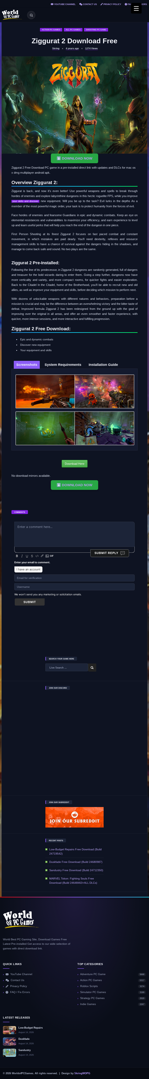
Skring (55, 48)
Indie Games (112, 1004)
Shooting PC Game (96, 30)
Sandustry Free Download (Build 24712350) (76, 870)
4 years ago (72, 48)
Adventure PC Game (112, 974)
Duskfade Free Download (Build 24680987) (75, 861)
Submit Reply (106, 553)
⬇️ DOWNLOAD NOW (74, 158)
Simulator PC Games (112, 992)
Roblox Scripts (112, 986)
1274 (91, 48)
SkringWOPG (82, 1073)
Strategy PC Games (112, 998)
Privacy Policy (112, 4)
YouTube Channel (65, 4)
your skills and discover (25, 201)
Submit (29, 602)
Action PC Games (51, 30)
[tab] (27, 365)
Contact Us (89, 4)
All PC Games (73, 30)
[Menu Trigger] (136, 8)
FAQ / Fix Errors (20, 992)
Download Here (74, 463)
